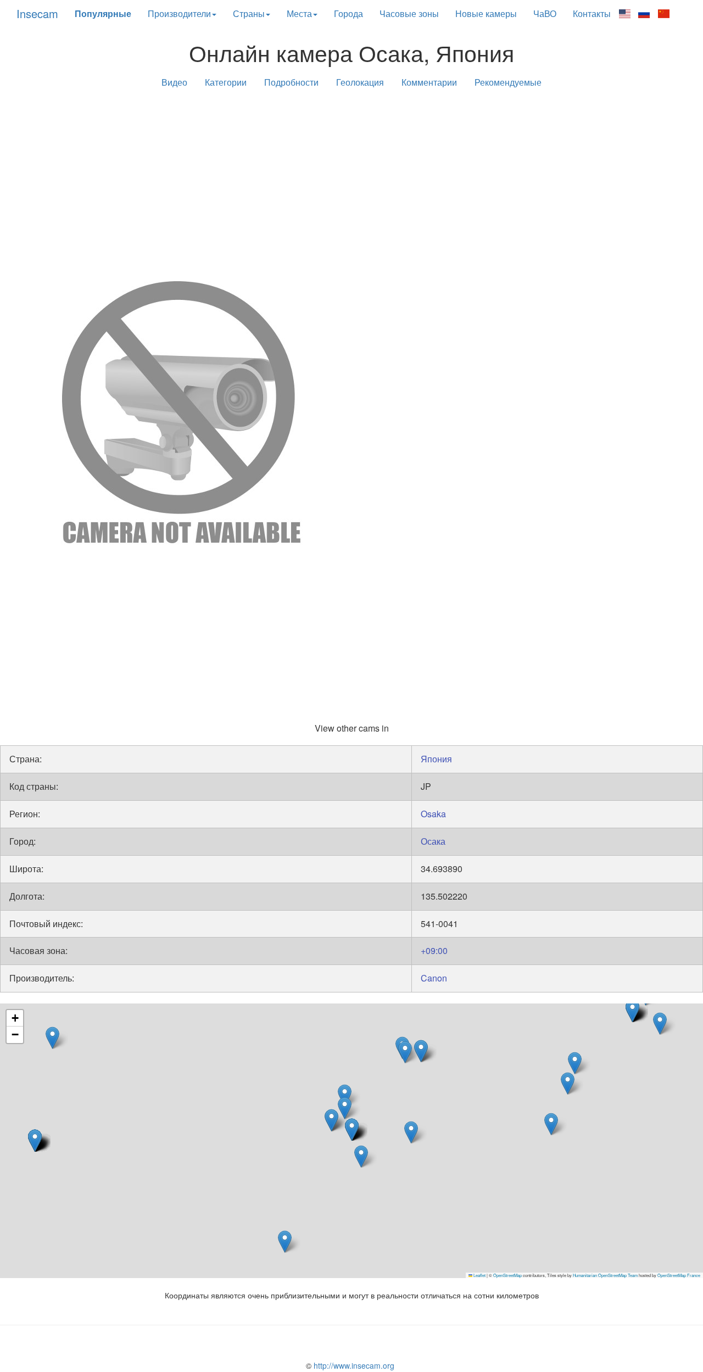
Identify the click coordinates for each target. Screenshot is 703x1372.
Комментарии (429, 82)
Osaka (433, 813)
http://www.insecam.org (352, 1365)
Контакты (592, 13)
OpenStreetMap (507, 1275)
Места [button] (299, 13)
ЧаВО (544, 13)
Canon (434, 978)
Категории (226, 82)
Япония (436, 758)
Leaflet (479, 1275)
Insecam (37, 13)
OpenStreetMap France (678, 1275)
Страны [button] (249, 13)
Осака (433, 841)
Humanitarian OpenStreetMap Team (605, 1275)
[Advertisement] (351, 182)
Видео (174, 82)
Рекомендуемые (508, 82)
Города (348, 13)
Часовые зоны (409, 13)
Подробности (291, 82)
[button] (411, 1132)
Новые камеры (486, 13)
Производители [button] (179, 13)
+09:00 (434, 950)
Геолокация (360, 82)
